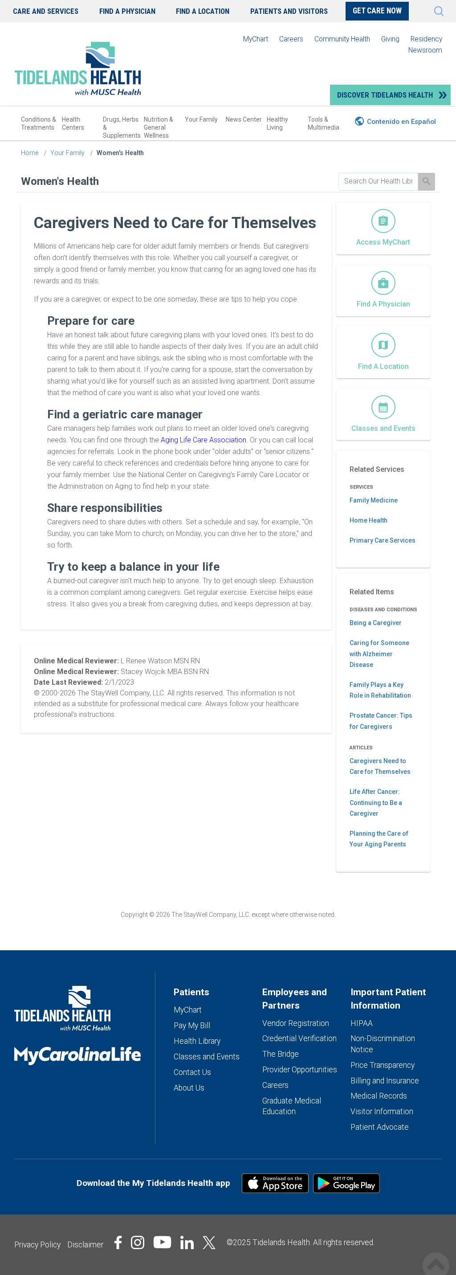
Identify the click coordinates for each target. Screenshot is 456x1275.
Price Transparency (382, 1065)
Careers (291, 39)
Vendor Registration (295, 1023)
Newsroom (425, 50)
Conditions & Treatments (38, 123)
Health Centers (73, 123)
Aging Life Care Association (203, 440)
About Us (189, 1087)
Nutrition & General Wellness (158, 127)
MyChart (255, 39)
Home (29, 153)
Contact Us (192, 1072)
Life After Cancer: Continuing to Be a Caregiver (376, 802)
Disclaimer (85, 1244)
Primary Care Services (382, 540)
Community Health (342, 39)
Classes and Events (207, 1056)
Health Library (197, 1041)
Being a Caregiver (376, 622)
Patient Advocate (379, 1127)
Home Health (368, 520)
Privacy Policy (37, 1244)
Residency (426, 39)
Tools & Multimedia (323, 123)
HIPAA (361, 1023)
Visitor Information (381, 1111)
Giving (390, 39)
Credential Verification (299, 1038)
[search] (378, 181)
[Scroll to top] (436, 1256)
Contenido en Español (401, 122)
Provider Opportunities (299, 1069)
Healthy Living (277, 123)
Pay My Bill (192, 1025)
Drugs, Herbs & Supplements (122, 127)
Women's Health (120, 153)
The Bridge (280, 1054)
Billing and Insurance (384, 1080)
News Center (244, 119)
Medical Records (378, 1095)
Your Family (201, 119)
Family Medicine (374, 500)
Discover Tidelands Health (385, 94)
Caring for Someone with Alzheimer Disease (379, 653)
